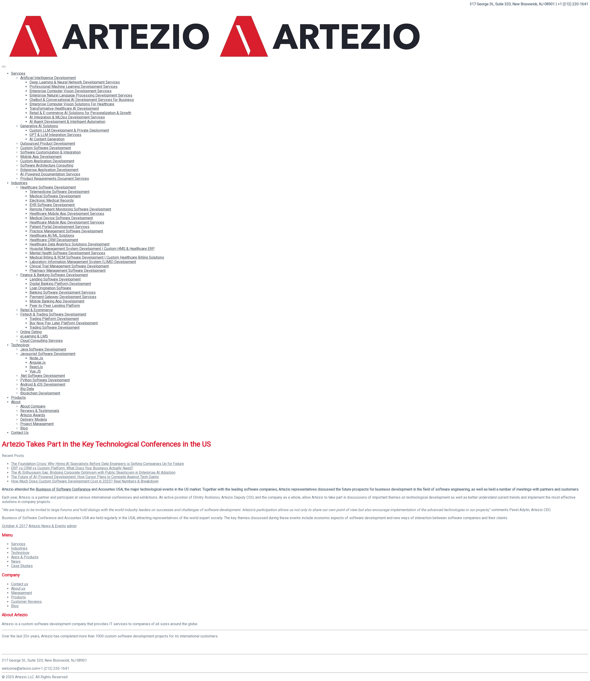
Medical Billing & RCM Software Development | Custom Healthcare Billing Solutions (97, 257)
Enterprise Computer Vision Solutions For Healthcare (72, 104)
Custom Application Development (47, 161)
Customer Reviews (26, 601)
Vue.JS (35, 371)
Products (18, 397)
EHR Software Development (52, 205)
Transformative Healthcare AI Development (64, 108)
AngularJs (38, 362)
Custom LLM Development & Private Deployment (69, 130)
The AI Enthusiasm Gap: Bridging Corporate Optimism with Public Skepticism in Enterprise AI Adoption (93, 472)
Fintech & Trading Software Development (53, 314)
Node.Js (36, 358)
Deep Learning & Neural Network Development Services (75, 82)
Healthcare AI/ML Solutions (52, 235)
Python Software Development (45, 380)
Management (21, 593)
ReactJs (36, 367)
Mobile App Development (41, 156)
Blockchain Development (40, 393)
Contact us (19, 584)
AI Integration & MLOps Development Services (67, 117)
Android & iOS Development (42, 384)
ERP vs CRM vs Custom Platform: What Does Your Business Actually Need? (72, 468)
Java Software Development (43, 349)
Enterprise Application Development (49, 170)
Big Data (27, 389)
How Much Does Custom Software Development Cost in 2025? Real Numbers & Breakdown (85, 481)
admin (72, 526)
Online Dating (31, 332)
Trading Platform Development (54, 319)
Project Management (37, 424)
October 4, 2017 (15, 526)
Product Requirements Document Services (54, 178)
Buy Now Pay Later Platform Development (64, 323)
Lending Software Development (55, 279)
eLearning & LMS (34, 336)
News (16, 561)
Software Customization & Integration (50, 152)
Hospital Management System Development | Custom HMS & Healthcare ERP (92, 248)
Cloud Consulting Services (41, 340)
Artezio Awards (32, 415)
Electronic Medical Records (52, 200)
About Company (33, 406)
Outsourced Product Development (47, 143)
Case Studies (22, 566)
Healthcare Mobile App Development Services (67, 213)
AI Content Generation (47, 139)
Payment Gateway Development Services (63, 297)
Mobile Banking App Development (57, 301)
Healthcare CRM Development (54, 240)
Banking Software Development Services (63, 292)
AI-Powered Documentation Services (50, 174)
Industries (19, 183)
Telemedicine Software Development (59, 191)
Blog (24, 428)
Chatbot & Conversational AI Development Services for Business (82, 100)
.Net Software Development (42, 375)
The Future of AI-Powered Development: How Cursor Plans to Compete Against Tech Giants (85, 477)
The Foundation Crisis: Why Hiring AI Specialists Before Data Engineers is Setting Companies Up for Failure (97, 464)
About (16, 402)
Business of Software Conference (63, 489)
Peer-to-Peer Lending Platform (55, 305)
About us (18, 588)
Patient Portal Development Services (59, 227)
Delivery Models (33, 419)
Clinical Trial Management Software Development (69, 266)
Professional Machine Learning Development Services (74, 86)
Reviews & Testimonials (39, 411)
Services (18, 73)
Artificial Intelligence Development (48, 78)
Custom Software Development (45, 148)
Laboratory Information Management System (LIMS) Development (83, 262)
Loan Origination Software (50, 288)
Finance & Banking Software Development (54, 275)
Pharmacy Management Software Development (68, 270)
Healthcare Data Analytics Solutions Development (69, 244)
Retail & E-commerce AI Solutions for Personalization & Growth (80, 113)
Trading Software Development (55, 327)
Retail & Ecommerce (36, 310)
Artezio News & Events (47, 526)
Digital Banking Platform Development (60, 283)
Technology (20, 345)
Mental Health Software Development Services (67, 253)
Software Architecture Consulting (46, 165)
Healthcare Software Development (48, 187)
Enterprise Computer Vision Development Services (71, 91)
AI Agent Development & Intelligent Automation (67, 121)
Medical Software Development (55, 196)
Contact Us (20, 432)
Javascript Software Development (47, 354)
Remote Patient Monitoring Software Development (70, 209)
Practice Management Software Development (66, 231)
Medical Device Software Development (61, 218)
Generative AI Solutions (39, 126)
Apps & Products (24, 557)
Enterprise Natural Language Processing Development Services (81, 95)
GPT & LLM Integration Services (55, 135)
